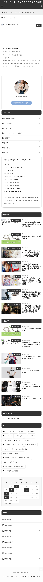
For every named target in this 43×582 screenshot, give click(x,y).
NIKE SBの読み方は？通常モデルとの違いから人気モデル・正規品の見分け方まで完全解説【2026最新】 (32, 295)
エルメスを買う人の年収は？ (12, 471)
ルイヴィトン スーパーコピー (15, 167)
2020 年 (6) (8, 553)
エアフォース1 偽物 (11, 179)
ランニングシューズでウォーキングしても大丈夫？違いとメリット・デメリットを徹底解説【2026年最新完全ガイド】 (31, 253)
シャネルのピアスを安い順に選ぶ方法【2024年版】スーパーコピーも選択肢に (31, 224)
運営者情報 (16, 572)
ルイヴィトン (19, 440)
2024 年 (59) (8, 531)
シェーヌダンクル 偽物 (12, 188)
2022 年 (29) (8, 542)
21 (6, 497)
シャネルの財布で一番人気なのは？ (13, 453)
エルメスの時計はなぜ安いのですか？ (14, 466)
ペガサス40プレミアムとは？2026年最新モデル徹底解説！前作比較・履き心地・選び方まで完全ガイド (31, 267)
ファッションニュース (13, 133)
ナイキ (7, 164)
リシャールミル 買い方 (10, 48)
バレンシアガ (7, 440)
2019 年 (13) (8, 559)
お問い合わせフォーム (27, 572)
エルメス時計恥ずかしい (10, 462)
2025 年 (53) (8, 525)
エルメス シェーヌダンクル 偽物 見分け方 (31, 237)
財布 (7, 148)
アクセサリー (10, 118)
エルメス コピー (10, 173)
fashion (32, 431)
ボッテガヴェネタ (31, 444)
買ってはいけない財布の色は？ (20, 449)
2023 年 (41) (8, 536)
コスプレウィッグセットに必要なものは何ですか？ (31, 357)
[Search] (41, 6)
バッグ (7, 128)
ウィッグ (8, 123)
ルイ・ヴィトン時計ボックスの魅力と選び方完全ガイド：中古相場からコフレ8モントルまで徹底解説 (31, 281)
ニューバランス (31, 436)
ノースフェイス (8, 436)
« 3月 (5, 503)
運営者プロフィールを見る (21, 103)
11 (27, 490)
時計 (7, 138)
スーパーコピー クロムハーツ (15, 176)
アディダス (20, 436)
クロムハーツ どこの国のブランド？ (31, 399)
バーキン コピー (10, 170)
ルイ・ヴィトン (18, 444)
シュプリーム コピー (12, 182)
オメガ (6, 449)
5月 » (9, 503)
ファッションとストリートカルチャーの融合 (22, 2)
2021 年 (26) (8, 548)
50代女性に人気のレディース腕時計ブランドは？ (17, 457)
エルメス (23, 431)
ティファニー (30, 440)
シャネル (14, 431)
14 (6, 493)
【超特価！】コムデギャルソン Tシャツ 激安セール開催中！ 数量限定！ (31, 386)
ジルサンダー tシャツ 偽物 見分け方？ (31, 371)
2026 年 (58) (8, 520)
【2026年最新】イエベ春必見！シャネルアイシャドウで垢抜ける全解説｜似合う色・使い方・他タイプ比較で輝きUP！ (31, 309)
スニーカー (7, 444)
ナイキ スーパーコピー (13, 191)
